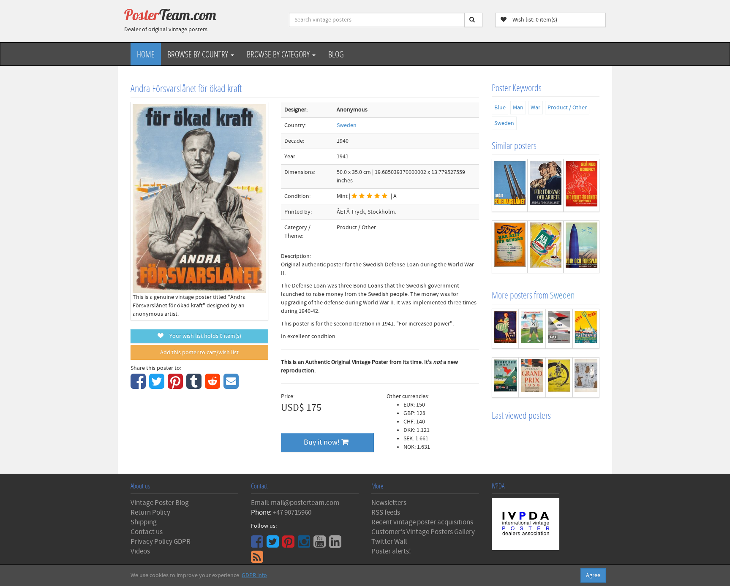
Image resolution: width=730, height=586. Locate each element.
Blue (500, 107)
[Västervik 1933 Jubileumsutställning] (585, 329)
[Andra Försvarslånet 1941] (510, 185)
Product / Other (567, 107)
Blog (336, 54)
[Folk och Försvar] (581, 246)
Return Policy (150, 512)
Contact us (147, 532)
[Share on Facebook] (139, 386)
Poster (170, 14)
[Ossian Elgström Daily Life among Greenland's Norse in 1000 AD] (559, 377)
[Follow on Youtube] (320, 544)
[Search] (473, 20)
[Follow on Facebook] (258, 544)
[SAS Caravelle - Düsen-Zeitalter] (559, 329)
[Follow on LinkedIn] (336, 544)
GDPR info (254, 575)
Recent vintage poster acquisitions (422, 522)
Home (146, 54)
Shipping (144, 522)
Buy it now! (322, 442)
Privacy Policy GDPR (161, 541)
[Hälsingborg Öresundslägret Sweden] (505, 377)
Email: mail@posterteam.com (295, 502)
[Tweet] (157, 386)
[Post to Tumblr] (195, 386)
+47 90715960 (292, 512)
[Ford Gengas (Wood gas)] (510, 246)
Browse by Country (198, 54)
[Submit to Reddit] (213, 386)
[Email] (232, 386)
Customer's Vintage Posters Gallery (423, 532)
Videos (140, 551)
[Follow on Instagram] (305, 544)
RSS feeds (385, 512)
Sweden (347, 125)
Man (518, 107)
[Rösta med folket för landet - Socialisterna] (581, 185)
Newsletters (388, 502)
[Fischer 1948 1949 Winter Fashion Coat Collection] (585, 377)
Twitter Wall (389, 541)
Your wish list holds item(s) (203, 336)
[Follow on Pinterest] (289, 544)
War (535, 107)
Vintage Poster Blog (160, 502)
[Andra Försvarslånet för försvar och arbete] (546, 185)
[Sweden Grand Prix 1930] (532, 377)
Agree (593, 575)
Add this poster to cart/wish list (199, 352)
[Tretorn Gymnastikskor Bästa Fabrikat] (532, 329)
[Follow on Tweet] (274, 544)
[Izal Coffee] (505, 329)
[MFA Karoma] (546, 246)
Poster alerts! (391, 551)
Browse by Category (279, 54)
